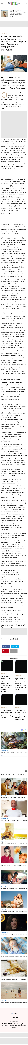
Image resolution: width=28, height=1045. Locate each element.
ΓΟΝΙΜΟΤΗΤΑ (4, 33)
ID (2, 1024)
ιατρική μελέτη (10, 639)
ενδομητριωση (10, 638)
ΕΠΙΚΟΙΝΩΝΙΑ (8, 1024)
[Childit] (14, 3)
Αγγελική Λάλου (9, 49)
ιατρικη (16, 638)
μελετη (16, 639)
